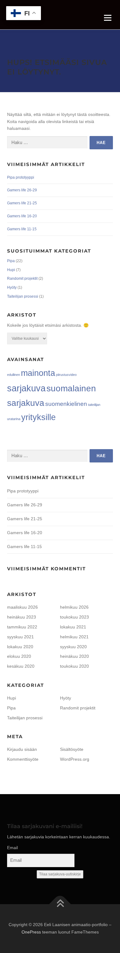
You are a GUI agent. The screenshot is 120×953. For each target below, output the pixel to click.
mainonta (38, 373)
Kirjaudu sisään (22, 749)
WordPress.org (74, 759)
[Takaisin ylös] (60, 904)
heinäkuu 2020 (74, 656)
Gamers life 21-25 (22, 203)
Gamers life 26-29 (22, 190)
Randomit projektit (22, 278)
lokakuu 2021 (73, 626)
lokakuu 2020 (20, 646)
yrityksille (38, 417)
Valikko (107, 17)
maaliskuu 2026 (22, 607)
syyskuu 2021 (20, 636)
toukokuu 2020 (74, 666)
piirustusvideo (66, 375)
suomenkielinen (66, 404)
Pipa (11, 261)
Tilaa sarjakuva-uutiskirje (60, 874)
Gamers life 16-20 (22, 216)
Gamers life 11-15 (22, 229)
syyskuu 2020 (73, 646)
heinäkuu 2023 (21, 617)
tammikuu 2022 (22, 626)
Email (12, 847)
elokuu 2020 (19, 656)
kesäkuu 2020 (20, 666)
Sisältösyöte (71, 749)
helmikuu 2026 (74, 607)
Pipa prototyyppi (20, 177)
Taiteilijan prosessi (22, 296)
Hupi (11, 270)
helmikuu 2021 (74, 636)
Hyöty (12, 287)
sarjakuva (26, 388)
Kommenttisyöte (22, 759)
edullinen (13, 375)
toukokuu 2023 (74, 617)
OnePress (31, 932)
